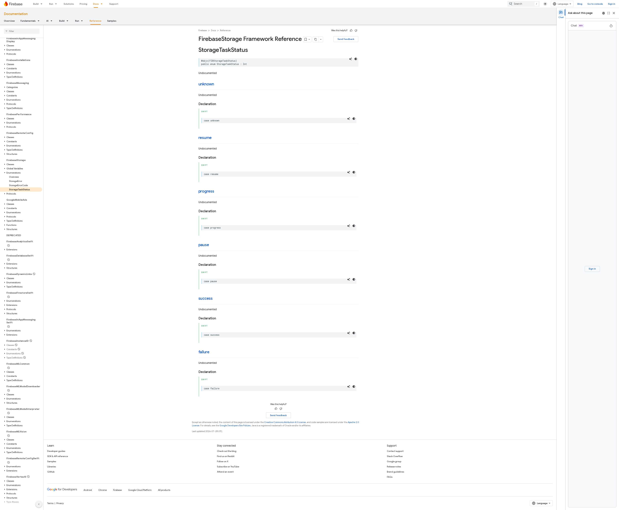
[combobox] (523, 4)
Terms (50, 503)
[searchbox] (21, 31)
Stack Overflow (395, 456)
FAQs (389, 476)
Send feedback (346, 39)
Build (36, 3)
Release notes (394, 466)
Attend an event (225, 471)
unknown (206, 84)
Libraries (51, 466)
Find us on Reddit (225, 456)
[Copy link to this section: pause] (212, 245)
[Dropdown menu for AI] (52, 21)
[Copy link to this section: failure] (212, 352)
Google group (394, 461)
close (614, 13)
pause (203, 244)
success (205, 298)
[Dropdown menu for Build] (42, 4)
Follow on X (222, 461)
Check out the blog (226, 451)
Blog (579, 3)
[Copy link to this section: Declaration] (219, 104)
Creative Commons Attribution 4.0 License (285, 422)
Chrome (102, 490)
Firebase (202, 30)
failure (203, 352)
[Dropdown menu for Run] (57, 4)
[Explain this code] (350, 58)
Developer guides (56, 451)
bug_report (603, 13)
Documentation (16, 14)
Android (88, 490)
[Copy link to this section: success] (216, 299)
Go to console (595, 3)
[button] (21, 45)
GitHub (50, 471)
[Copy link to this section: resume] (215, 138)
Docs (96, 3)
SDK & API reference (57, 456)
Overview (9, 20)
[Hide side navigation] (39, 504)
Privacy (60, 503)
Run (51, 3)
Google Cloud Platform (140, 490)
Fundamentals (28, 20)
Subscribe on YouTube (228, 466)
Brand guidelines (395, 471)
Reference (95, 20)
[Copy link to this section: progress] (217, 192)
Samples (111, 20)
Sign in (611, 3)
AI (47, 20)
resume (205, 137)
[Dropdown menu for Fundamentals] (39, 21)
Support (113, 3)
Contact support (395, 451)
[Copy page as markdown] (316, 39)
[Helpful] (351, 30)
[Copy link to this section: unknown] (217, 84)
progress (206, 191)
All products (164, 490)
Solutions (69, 3)
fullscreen (609, 13)
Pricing (83, 3)
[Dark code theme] (355, 58)
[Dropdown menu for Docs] (102, 4)
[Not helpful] (356, 30)
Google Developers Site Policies (235, 425)
